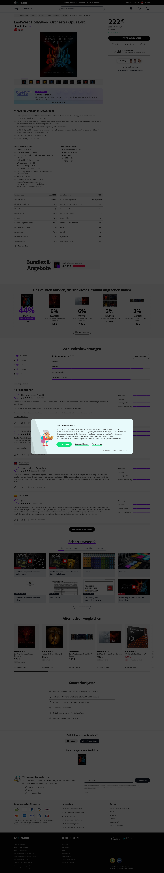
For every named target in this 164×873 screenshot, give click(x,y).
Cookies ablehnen (82, 444)
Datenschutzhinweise (120, 450)
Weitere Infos (97, 444)
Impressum (107, 450)
